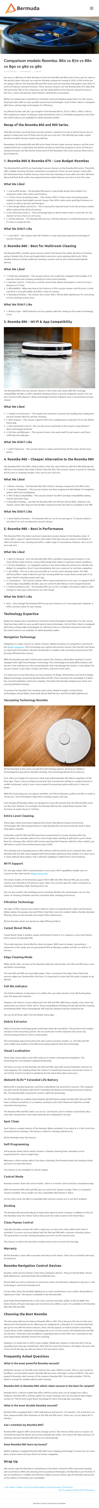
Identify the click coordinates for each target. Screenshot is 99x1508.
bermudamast (25, 71)
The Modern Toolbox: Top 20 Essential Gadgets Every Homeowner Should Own (39, 1487)
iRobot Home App (39, 873)
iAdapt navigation (16, 647)
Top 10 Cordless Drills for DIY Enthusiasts (76, 1490)
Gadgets (37, 71)
